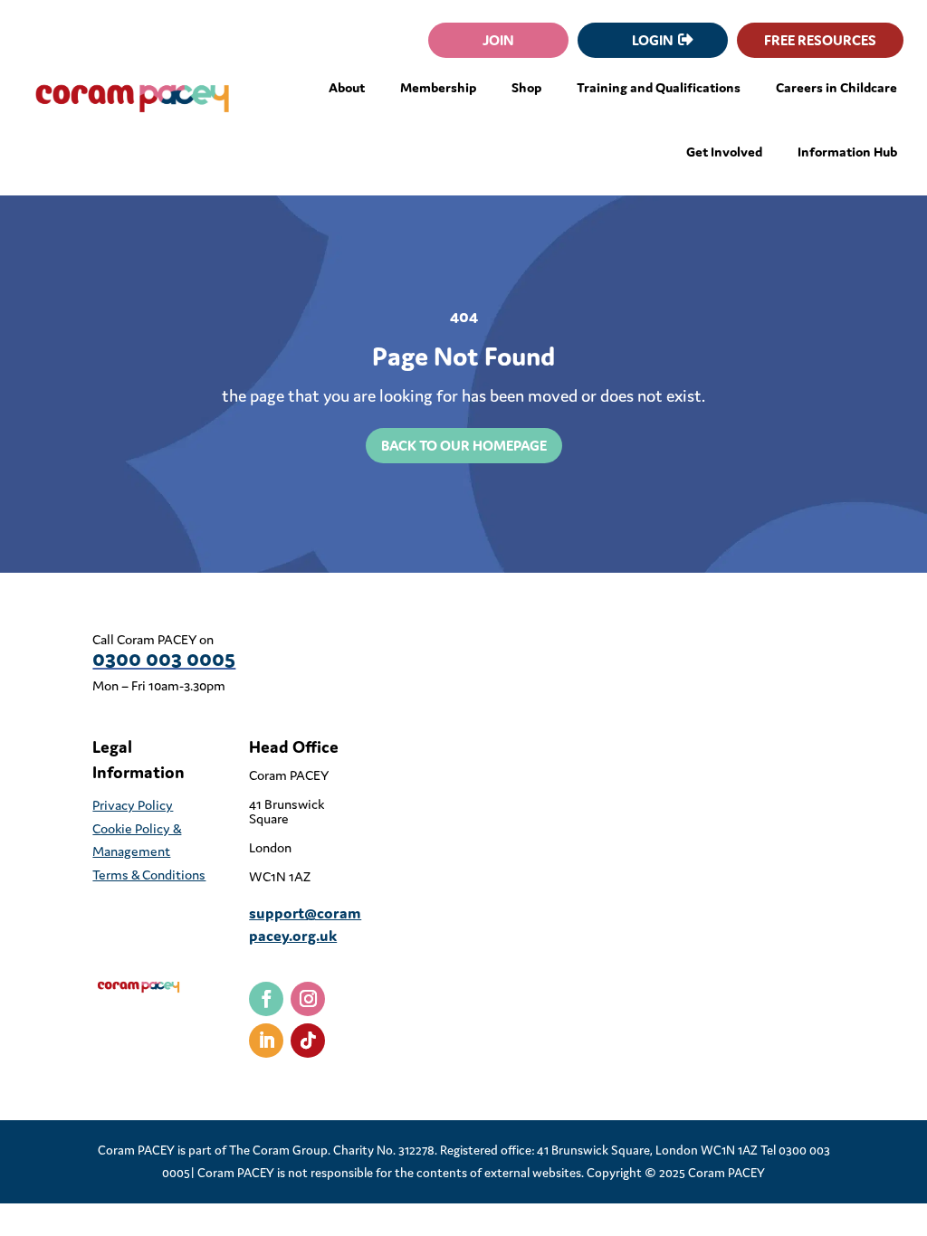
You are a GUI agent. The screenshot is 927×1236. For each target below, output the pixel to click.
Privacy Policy (132, 805)
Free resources (820, 40)
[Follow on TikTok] (308, 1040)
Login (653, 40)
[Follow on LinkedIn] (266, 1040)
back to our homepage (464, 445)
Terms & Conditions (148, 874)
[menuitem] (346, 88)
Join (498, 40)
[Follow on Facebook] (266, 999)
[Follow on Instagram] (308, 999)
